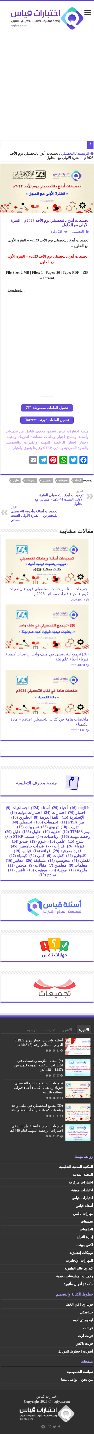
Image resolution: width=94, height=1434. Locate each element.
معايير (15, 860)
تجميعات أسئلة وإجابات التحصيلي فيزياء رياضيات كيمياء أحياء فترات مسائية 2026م (48, 591)
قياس (22, 851)
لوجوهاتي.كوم (83, 1320)
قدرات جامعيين (27, 846)
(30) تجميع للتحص (72, 145)
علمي (56, 841)
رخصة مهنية (75, 836)
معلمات (78, 865)
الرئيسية (83, 153)
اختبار (76, 812)
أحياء (60, 808)
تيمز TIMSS (76, 832)
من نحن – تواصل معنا (77, 1380)
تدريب (69, 827)
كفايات (55, 855)
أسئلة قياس (84, 1206)
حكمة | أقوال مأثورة (78, 1284)
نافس (16, 870)
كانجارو (76, 855)
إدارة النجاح (84, 1237)
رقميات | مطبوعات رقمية (74, 1276)
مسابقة (36, 860)
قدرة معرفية (67, 851)
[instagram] (49, 1427)
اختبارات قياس (82, 1198)
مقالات (37, 865)
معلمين (57, 865)
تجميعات (63, 480)
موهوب (37, 870)
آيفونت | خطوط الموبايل (75, 1351)
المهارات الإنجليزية (79, 1260)
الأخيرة (84, 1030)
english (79, 808)
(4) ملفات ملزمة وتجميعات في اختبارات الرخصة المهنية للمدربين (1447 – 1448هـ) (38, 1065)
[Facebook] (59, 1427)
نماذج (47, 875)
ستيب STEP (19, 836)
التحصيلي (68, 153)
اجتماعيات (17, 808)
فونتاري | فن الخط (79, 1304)
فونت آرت (85, 1336)
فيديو (20, 841)
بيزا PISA (72, 822)
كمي (37, 855)
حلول (16, 480)
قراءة (41, 851)
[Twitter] (54, 1427)
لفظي (81, 860)
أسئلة (78, 480)
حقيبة (51, 832)
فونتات (88, 1328)
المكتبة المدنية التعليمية (76, 1167)
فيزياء (75, 846)
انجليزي (21, 817)
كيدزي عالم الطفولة (78, 1268)
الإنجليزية (73, 817)
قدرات (55, 846)
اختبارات (55, 812)
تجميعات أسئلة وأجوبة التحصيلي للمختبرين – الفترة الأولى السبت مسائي (34, 514)
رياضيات (47, 836)
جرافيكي (86, 1312)
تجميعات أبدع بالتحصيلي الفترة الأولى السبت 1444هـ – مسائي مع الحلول (59, 498)
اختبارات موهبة (82, 1190)
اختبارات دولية (26, 812)
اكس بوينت (84, 1245)
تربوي (49, 827)
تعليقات (49, 1030)
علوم (38, 841)
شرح (75, 841)
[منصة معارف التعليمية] (72, 782)
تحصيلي (46, 480)
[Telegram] (43, 1427)
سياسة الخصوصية (80, 1372)
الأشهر (67, 1030)
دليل (12, 832)
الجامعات (86, 1229)
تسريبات (30, 480)
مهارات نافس (83, 1214)
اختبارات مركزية (81, 1182)
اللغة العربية (46, 817)
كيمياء (18, 855)
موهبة (58, 870)
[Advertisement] (47, 81)
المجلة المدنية (83, 1174)
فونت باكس (84, 1343)
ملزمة (78, 870)
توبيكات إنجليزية (81, 1253)
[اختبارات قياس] (47, 17)
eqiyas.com (62, 1401)
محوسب (59, 860)
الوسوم (32, 1030)
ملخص (17, 865)
